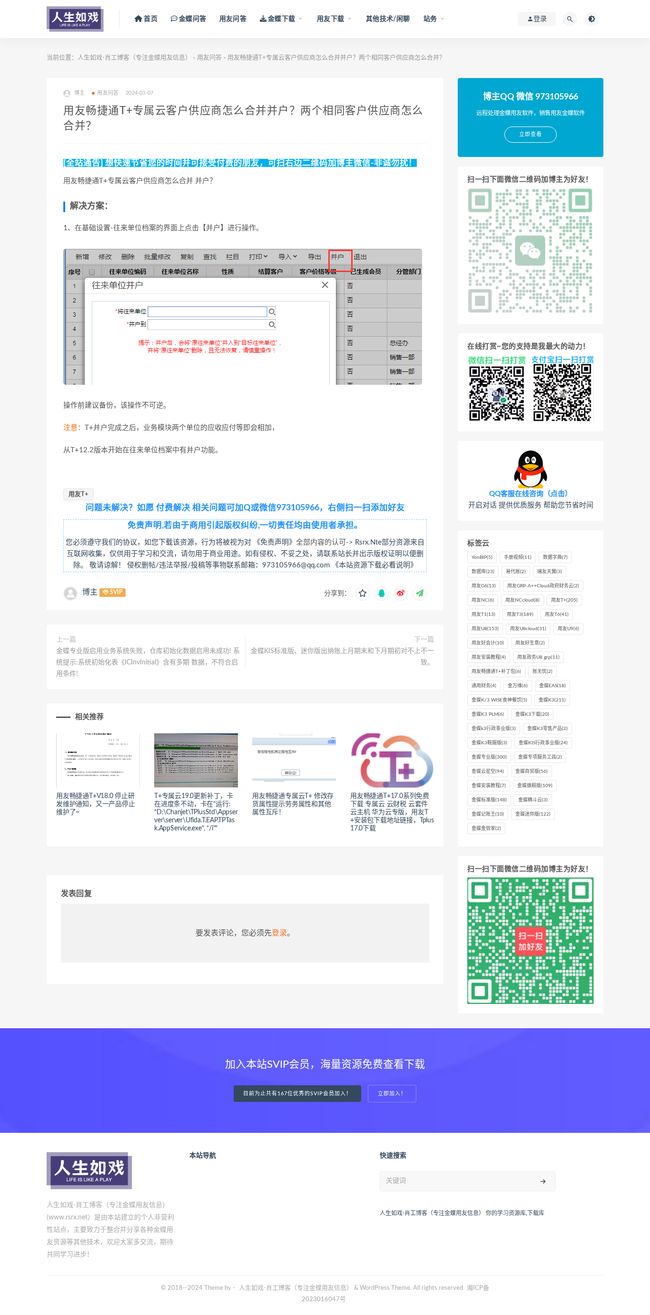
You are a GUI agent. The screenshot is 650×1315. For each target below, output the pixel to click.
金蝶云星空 (488, 771)
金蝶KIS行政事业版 (543, 742)
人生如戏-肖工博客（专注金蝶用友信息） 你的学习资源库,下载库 (462, 1213)
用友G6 (484, 586)
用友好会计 (488, 643)
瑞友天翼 (549, 571)
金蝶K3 (552, 700)
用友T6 (557, 614)
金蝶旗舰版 (534, 785)
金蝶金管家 (486, 828)
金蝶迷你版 (533, 814)
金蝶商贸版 (531, 771)
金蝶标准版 (489, 800)
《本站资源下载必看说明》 (374, 565)
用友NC (483, 600)
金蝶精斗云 (533, 800)
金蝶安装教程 (489, 785)
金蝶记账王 (488, 814)
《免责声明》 (274, 542)
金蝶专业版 (489, 757)
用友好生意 (530, 643)
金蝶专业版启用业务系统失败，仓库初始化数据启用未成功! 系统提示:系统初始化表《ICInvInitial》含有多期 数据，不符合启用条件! (148, 662)
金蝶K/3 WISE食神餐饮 (499, 700)
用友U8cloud (528, 628)
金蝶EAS (552, 685)
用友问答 (232, 19)
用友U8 (485, 628)
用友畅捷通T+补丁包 (496, 671)
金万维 (518, 685)
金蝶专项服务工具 (540, 757)
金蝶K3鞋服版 (489, 742)
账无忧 (542, 671)
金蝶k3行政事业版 (494, 728)
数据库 (483, 571)
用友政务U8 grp (538, 657)
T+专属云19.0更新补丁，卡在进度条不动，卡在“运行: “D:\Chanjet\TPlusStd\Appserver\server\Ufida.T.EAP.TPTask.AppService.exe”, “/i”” (196, 812)
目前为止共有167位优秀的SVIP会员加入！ (297, 1093)
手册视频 (518, 557)
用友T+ (79, 494)
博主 (90, 592)
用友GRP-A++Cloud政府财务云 (543, 586)
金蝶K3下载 (532, 714)
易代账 (516, 571)
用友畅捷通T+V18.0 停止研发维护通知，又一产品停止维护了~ (95, 804)
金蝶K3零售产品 (547, 728)
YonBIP (482, 557)
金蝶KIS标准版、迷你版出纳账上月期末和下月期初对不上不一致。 (342, 657)
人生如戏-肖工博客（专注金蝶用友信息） (134, 58)
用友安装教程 (489, 657)
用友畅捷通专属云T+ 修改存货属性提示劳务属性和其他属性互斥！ (293, 804)
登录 (279, 933)
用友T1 (483, 614)
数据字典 (555, 557)
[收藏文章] (362, 593)
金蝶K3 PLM (488, 714)
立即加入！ (392, 1093)
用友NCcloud (522, 600)
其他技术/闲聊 (388, 19)
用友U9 (568, 628)
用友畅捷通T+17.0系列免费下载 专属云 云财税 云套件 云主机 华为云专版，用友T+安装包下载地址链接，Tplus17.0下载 (392, 812)
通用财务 (484, 685)
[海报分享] (420, 593)
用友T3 (520, 614)
